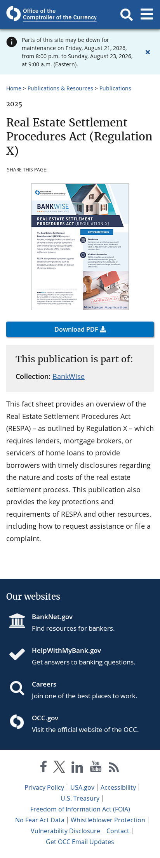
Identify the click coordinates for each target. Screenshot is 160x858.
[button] (127, 14)
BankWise (68, 376)
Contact (117, 831)
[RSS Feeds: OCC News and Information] (114, 768)
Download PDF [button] (76, 329)
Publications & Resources (60, 88)
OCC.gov (45, 717)
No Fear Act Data (39, 820)
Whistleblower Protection (108, 820)
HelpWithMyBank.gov (66, 650)
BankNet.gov (52, 616)
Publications (115, 88)
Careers (44, 684)
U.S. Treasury (80, 798)
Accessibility (118, 787)
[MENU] (147, 14)
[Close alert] (147, 52)
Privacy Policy (44, 787)
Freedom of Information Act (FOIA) (80, 809)
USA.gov (82, 787)
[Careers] (20, 689)
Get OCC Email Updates (80, 841)
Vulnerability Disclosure (65, 831)
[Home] (20, 655)
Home (13, 88)
